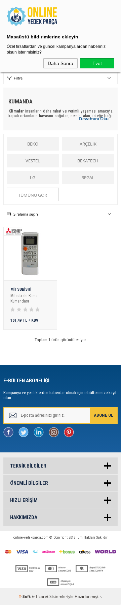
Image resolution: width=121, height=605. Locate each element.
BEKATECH (87, 161)
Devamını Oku (94, 119)
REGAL (87, 177)
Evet (97, 63)
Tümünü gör (32, 195)
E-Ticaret (40, 596)
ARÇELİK (88, 144)
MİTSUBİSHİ (20, 289)
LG (32, 177)
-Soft (25, 596)
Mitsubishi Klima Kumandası (24, 298)
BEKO (32, 144)
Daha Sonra (60, 63)
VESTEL (33, 161)
